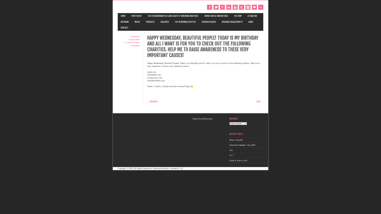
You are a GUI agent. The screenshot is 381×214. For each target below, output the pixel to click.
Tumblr (241, 7)
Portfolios (136, 16)
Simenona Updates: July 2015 (242, 145)
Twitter (215, 7)
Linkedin (228, 7)
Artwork (125, 22)
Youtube (235, 7)
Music (137, 22)
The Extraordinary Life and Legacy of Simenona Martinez (173, 16)
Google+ (222, 7)
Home (123, 16)
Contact (124, 27)
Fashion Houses (209, 22)
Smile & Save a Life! (238, 160)
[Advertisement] (209, 124)
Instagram (247, 7)
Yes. (231, 150)
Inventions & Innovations (216, 16)
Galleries (165, 22)
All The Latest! (134, 42)
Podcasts (150, 22)
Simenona (136, 36)
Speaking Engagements (232, 22)
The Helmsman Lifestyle (185, 22)
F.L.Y (231, 155)
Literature (252, 16)
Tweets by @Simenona (202, 119)
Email (254, 7)
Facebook (209, 7)
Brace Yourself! (236, 140)
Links (250, 22)
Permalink (136, 46)
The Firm (238, 16)
